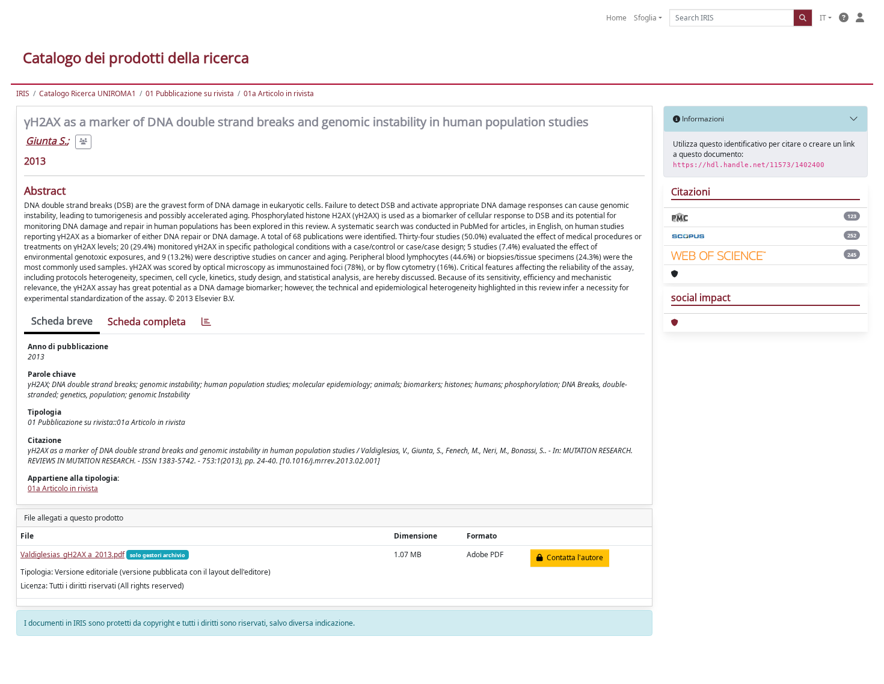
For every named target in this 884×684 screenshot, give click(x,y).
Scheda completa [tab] (147, 321)
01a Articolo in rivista (279, 93)
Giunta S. (46, 140)
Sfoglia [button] (645, 18)
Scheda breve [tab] (62, 321)
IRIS (22, 93)
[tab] (206, 322)
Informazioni (702, 119)
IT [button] (823, 18)
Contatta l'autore (573, 557)
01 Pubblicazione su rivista (190, 93)
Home (616, 18)
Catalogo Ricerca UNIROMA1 (87, 93)
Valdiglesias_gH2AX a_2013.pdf (72, 554)
